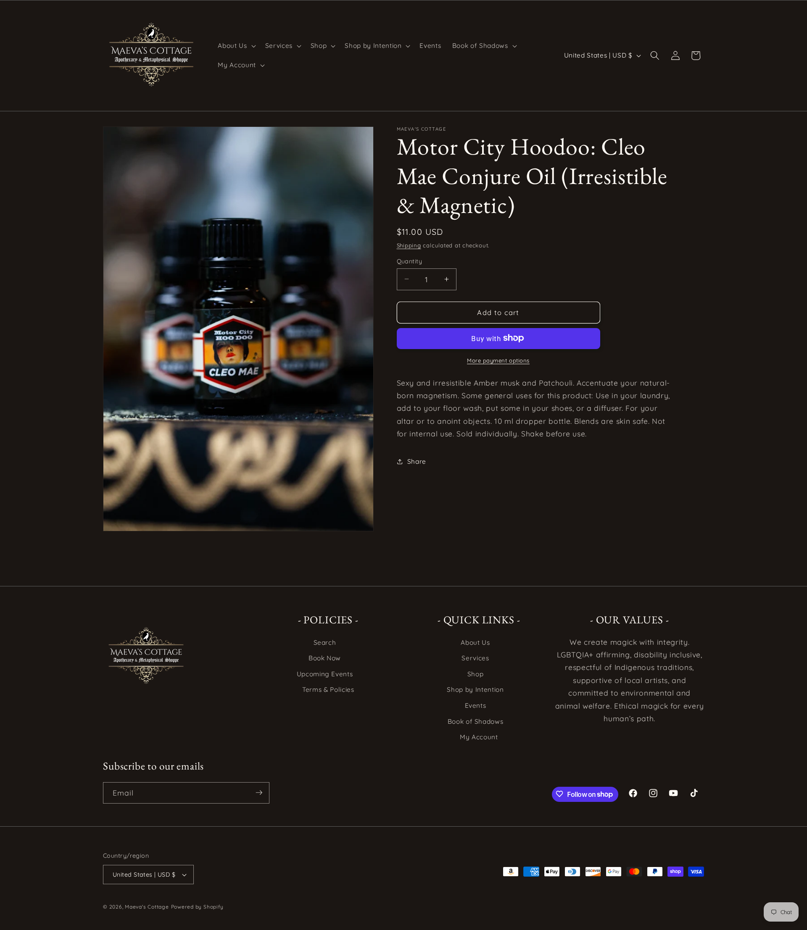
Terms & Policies (328, 690)
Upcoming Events (325, 674)
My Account (479, 737)
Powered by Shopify (197, 907)
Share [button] (416, 461)
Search (325, 642)
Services (475, 658)
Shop (475, 674)
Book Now (325, 658)
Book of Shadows (476, 721)
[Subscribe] (259, 793)
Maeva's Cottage (147, 907)
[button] (235, 45)
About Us (475, 642)
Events (475, 705)
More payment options (498, 360)
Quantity (409, 261)
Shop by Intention (475, 690)
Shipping (409, 245)
